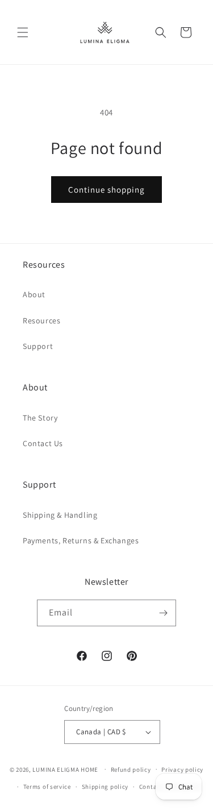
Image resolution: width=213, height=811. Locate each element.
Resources (41, 320)
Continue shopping (106, 189)
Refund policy (131, 769)
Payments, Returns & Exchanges (81, 540)
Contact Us (43, 443)
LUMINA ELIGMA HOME (65, 769)
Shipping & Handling (60, 515)
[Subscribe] (163, 613)
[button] (22, 32)
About (34, 294)
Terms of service (47, 787)
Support (38, 346)
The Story (40, 418)
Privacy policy (182, 769)
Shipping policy (105, 787)
